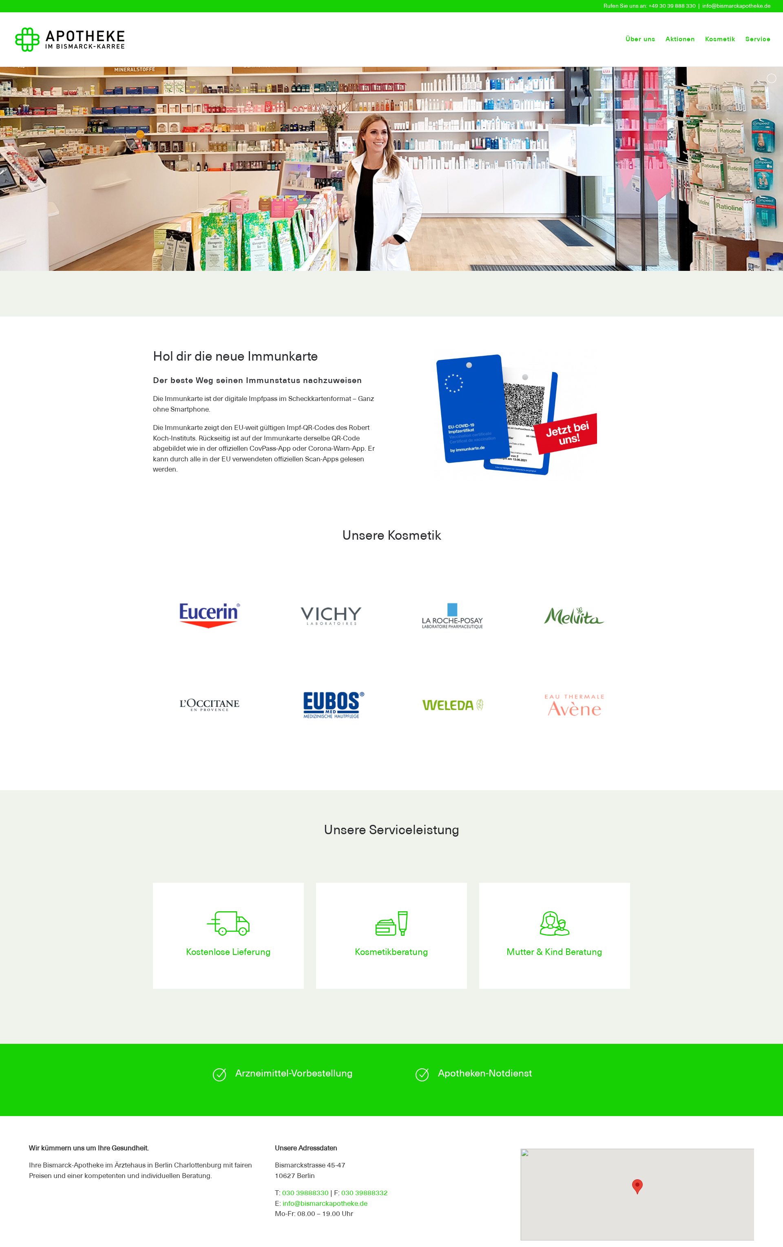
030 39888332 (364, 1193)
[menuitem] (646, 39)
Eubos (331, 706)
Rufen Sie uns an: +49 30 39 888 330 (650, 6)
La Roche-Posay (452, 617)
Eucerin (209, 617)
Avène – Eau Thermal (574, 706)
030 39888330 (305, 1193)
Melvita (574, 617)
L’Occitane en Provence (209, 706)
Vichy (331, 617)
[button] (637, 1186)
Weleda (452, 706)
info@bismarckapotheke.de (736, 6)
